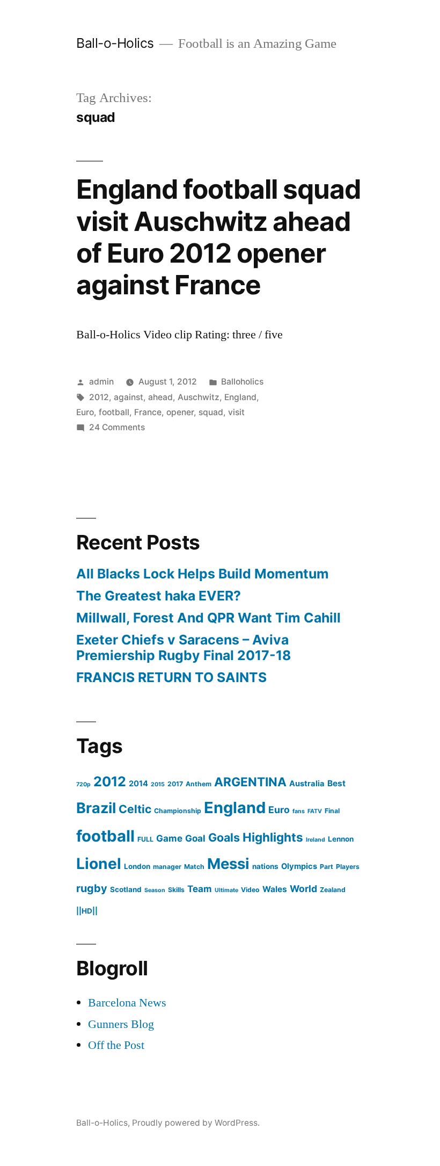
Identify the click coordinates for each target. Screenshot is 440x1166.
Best (336, 783)
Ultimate (226, 890)
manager (167, 867)
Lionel (98, 863)
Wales (274, 889)
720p (83, 784)
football (114, 412)
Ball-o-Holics (115, 43)
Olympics (299, 866)
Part (326, 867)
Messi (228, 863)
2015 (158, 784)
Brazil (96, 808)
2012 (99, 397)
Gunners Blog (121, 1024)
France (148, 412)
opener (180, 412)
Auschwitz (198, 397)
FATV (314, 811)
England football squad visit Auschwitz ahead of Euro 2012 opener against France (218, 237)
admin (101, 381)
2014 (138, 783)
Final (332, 811)
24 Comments (117, 427)
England (240, 397)
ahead (160, 397)
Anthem (198, 784)
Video (250, 890)
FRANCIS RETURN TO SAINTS (171, 677)
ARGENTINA (250, 782)
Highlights (273, 837)
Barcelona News (127, 1002)
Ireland (315, 839)
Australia (307, 783)
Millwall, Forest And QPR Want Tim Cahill (208, 618)
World (303, 888)
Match (194, 867)
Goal (195, 838)
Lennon (341, 839)
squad (211, 412)
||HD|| (87, 911)
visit (236, 412)
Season (154, 890)
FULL (145, 839)
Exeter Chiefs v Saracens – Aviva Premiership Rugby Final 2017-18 (183, 648)
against (128, 397)
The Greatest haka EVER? (158, 596)
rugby (91, 888)
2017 (175, 784)
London (137, 866)
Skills (176, 890)
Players (348, 867)
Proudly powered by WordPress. (196, 1123)
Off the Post (116, 1045)
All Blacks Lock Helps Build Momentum (202, 574)
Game (169, 838)
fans (298, 811)
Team (199, 888)
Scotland (126, 889)
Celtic (135, 809)
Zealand (333, 890)
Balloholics (242, 381)
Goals (224, 837)
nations (265, 866)
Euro (85, 412)
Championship (177, 811)
